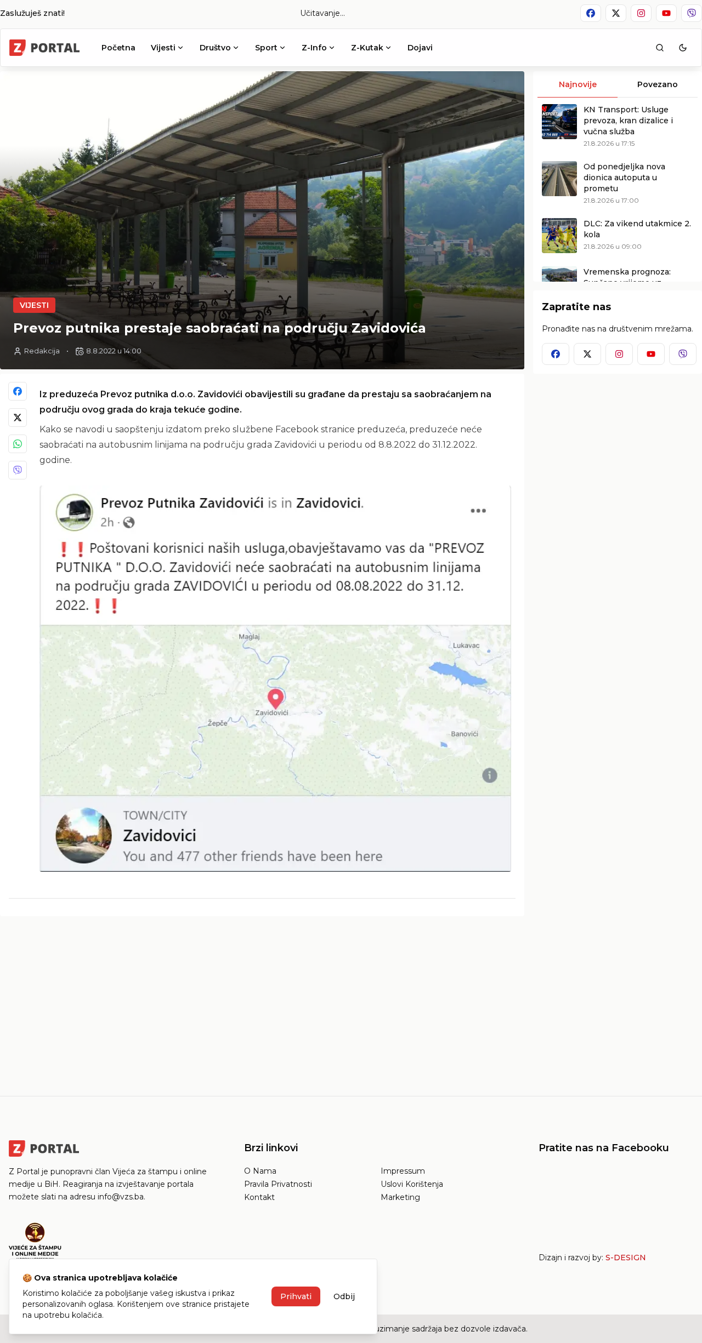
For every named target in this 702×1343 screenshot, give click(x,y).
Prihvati (296, 1296)
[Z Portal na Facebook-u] (590, 13)
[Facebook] (17, 391)
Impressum (403, 1171)
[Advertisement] (262, 1001)
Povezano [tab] (657, 84)
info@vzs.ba (121, 1197)
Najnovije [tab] (578, 84)
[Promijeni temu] (683, 48)
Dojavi (420, 48)
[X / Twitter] (17, 417)
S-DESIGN (625, 1257)
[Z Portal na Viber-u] (691, 13)
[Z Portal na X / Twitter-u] (615, 13)
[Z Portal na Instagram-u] (641, 13)
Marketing (400, 1197)
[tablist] (617, 84)
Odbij (344, 1296)
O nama (260, 1171)
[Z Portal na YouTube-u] (666, 13)
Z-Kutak (367, 48)
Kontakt (259, 1197)
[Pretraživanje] (660, 47)
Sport (266, 48)
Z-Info (314, 48)
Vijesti (163, 48)
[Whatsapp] (17, 444)
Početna (118, 48)
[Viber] (17, 470)
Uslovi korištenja (412, 1184)
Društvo (215, 48)
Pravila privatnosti (278, 1184)
